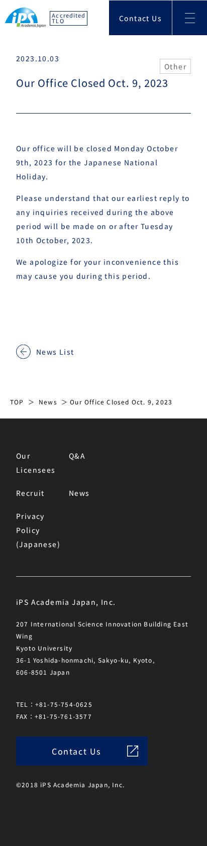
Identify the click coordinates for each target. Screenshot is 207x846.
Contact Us (140, 18)
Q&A (77, 456)
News (48, 401)
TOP (17, 401)
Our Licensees (36, 463)
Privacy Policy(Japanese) (38, 530)
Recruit (30, 493)
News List (55, 352)
